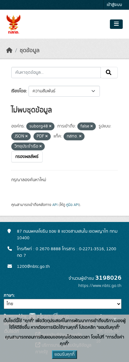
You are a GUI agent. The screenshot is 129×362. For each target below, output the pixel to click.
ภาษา (9, 295)
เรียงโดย (18, 91)
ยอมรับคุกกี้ (64, 354)
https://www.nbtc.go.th (99, 286)
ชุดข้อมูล (29, 50)
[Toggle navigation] (116, 24)
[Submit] (109, 72)
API (55, 205)
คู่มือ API (72, 205)
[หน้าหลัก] (9, 50)
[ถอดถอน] (50, 126)
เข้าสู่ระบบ (114, 5)
